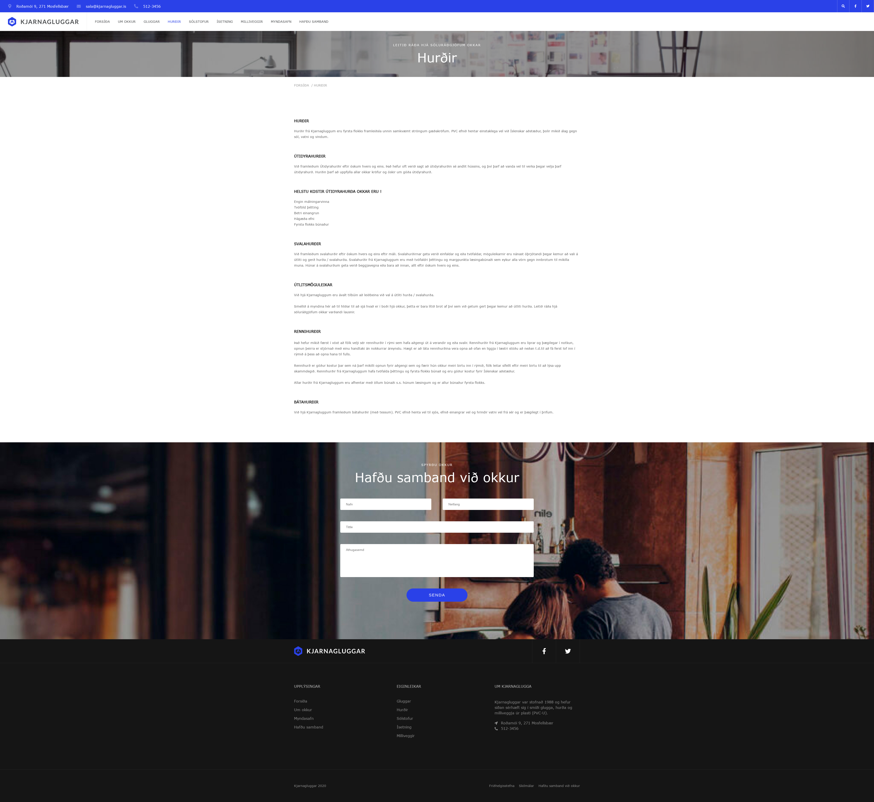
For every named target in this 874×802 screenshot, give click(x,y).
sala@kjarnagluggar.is (106, 6)
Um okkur (127, 21)
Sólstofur (199, 21)
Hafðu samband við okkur (559, 785)
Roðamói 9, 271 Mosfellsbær (42, 6)
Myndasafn (281, 21)
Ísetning (225, 21)
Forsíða (102, 21)
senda (437, 595)
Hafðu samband (313, 21)
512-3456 (151, 6)
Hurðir (174, 21)
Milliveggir (252, 21)
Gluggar (152, 21)
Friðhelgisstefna (501, 785)
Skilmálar (526, 785)
